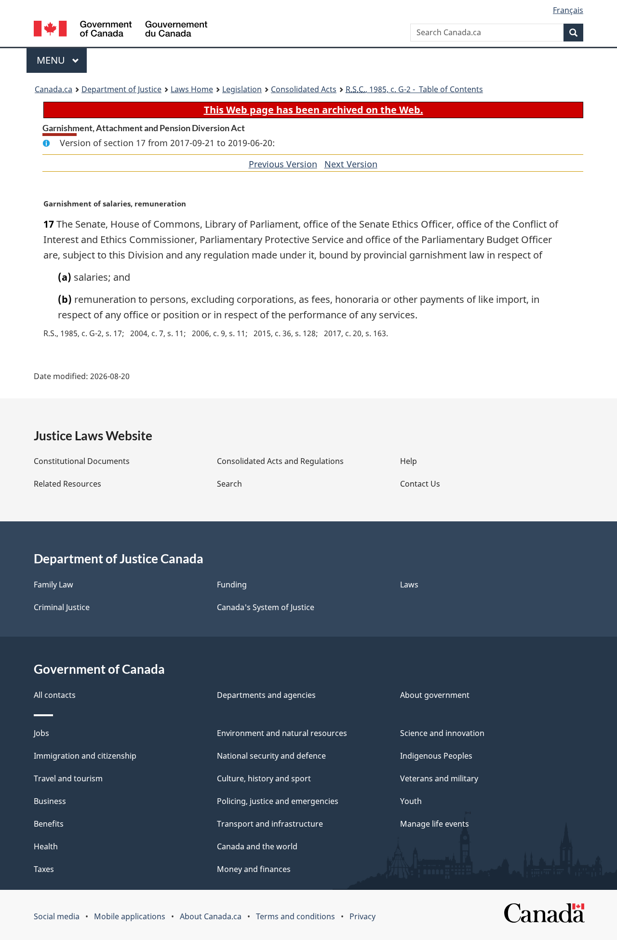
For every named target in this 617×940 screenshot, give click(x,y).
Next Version (350, 164)
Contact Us (420, 483)
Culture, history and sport (264, 778)
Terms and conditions (295, 916)
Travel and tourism (68, 778)
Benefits (49, 823)
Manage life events (434, 823)
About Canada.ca (210, 916)
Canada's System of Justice (265, 607)
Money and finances (254, 869)
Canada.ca (53, 89)
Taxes (44, 869)
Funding (232, 584)
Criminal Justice (62, 607)
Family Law (53, 584)
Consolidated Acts (303, 89)
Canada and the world (257, 846)
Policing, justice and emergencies (277, 801)
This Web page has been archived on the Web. (313, 109)
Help (408, 461)
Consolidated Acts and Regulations (280, 461)
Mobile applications (129, 916)
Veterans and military (439, 778)
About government (434, 695)
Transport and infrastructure (270, 823)
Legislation (242, 89)
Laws (409, 584)
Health (46, 846)
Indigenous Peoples (436, 755)
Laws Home (192, 89)
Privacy (362, 916)
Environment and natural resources (282, 733)
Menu (52, 60)
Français (568, 10)
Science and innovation (442, 733)
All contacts (55, 695)
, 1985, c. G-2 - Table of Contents (414, 89)
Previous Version (283, 164)
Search (229, 483)
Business (50, 801)
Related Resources (67, 483)
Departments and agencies (266, 695)
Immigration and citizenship (85, 755)
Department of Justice (121, 89)
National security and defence (271, 755)
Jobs (41, 733)
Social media (57, 916)
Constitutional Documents (82, 461)
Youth (411, 801)
